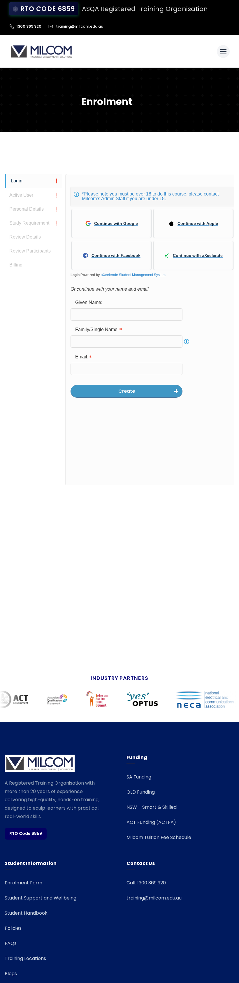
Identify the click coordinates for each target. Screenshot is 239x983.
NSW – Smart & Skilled (151, 807)
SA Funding (138, 777)
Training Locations (25, 958)
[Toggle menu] (223, 51)
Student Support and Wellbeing (40, 898)
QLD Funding (140, 792)
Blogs (11, 973)
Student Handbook (26, 913)
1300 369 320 (28, 26)
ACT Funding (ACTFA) (151, 822)
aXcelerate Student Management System (133, 275)
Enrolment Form (23, 882)
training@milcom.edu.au (79, 26)
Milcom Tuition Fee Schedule (158, 837)
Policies (13, 928)
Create (126, 391)
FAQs (11, 943)
